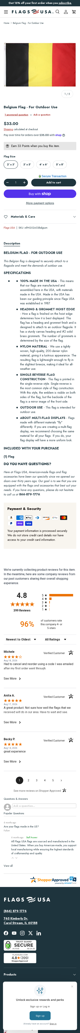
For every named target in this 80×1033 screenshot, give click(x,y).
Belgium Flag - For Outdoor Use (28, 23)
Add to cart (53, 182)
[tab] (12, 243)
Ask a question (41, 114)
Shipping (8, 129)
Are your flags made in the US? (21, 826)
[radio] (59, 595)
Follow (7, 830)
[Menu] (6, 12)
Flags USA (9, 228)
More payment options (40, 203)
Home (6, 23)
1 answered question (16, 114)
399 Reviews (26, 610)
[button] (74, 12)
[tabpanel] (40, 374)
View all (8, 866)
